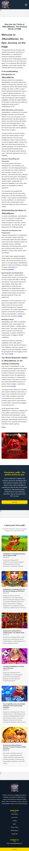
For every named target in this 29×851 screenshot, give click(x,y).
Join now (14, 502)
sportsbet (11, 269)
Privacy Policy (14, 827)
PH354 (20, 316)
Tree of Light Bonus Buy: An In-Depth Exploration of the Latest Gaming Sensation (14, 705)
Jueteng (15, 820)
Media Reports (14, 830)
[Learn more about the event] (14, 13)
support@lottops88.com (16, 843)
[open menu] (26, 5)
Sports (14, 824)
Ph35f (11, 354)
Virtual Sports (14, 814)
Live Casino (14, 817)
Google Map (14, 833)
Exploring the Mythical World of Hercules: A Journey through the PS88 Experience (14, 747)
